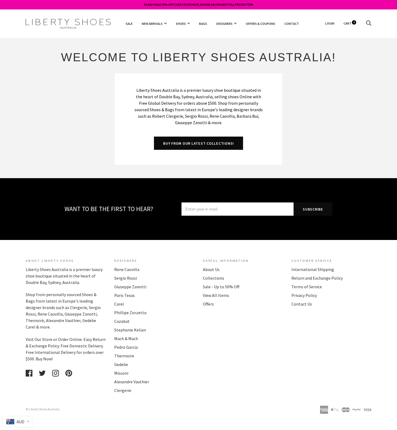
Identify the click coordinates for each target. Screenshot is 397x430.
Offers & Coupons (260, 23)
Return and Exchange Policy (317, 278)
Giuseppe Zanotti (130, 286)
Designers (224, 23)
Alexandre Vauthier (131, 381)
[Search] (368, 23)
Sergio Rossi (125, 278)
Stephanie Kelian (130, 330)
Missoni (121, 373)
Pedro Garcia (126, 347)
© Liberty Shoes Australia (43, 409)
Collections (213, 278)
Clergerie (122, 390)
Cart (349, 23)
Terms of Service (306, 286)
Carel (119, 304)
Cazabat (122, 321)
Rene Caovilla (126, 269)
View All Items (216, 295)
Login (329, 23)
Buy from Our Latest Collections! (198, 143)
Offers (208, 304)
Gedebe (121, 364)
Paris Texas (124, 295)
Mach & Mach (126, 338)
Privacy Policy (304, 295)
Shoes (181, 23)
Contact (291, 23)
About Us (211, 269)
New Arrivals (152, 23)
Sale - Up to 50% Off (221, 286)
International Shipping (312, 269)
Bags (203, 23)
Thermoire (124, 355)
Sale (129, 23)
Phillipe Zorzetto (130, 312)
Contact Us (301, 304)
